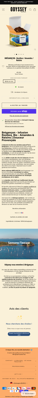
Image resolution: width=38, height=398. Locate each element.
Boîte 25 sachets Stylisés (25, 81)
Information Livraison (19, 98)
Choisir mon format (19, 78)
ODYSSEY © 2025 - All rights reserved (18, 378)
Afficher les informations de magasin (14, 126)
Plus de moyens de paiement (19, 116)
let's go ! (18, 374)
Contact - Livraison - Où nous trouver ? (18, 361)
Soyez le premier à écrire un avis (19, 334)
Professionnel (18, 366)
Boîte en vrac (9, 81)
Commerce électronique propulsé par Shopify (19, 396)
